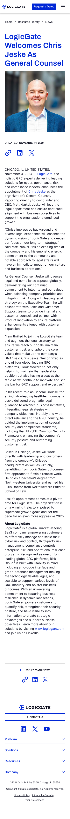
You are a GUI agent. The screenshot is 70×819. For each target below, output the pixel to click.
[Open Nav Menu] (63, 7)
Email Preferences (34, 799)
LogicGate (44, 174)
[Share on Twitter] (31, 152)
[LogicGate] (13, 6)
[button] (35, 739)
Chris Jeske (37, 191)
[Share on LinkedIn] (19, 152)
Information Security (43, 795)
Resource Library (29, 21)
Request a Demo (44, 6)
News (48, 21)
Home (8, 21)
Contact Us (35, 717)
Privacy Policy (22, 795)
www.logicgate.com (49, 629)
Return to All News (37, 670)
